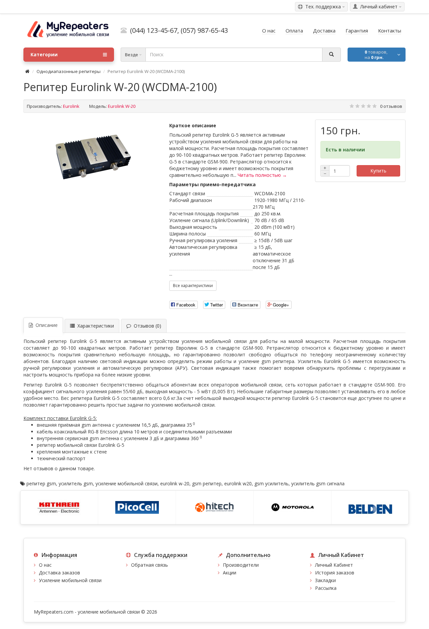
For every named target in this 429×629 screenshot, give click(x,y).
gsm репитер (207, 483)
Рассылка (325, 588)
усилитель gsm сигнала (318, 483)
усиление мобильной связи (127, 483)
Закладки (325, 580)
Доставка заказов (59, 572)
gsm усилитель (271, 483)
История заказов (334, 572)
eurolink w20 (238, 483)
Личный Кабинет (334, 565)
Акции (229, 572)
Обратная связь (149, 565)
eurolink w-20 (174, 483)
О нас (45, 565)
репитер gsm (41, 483)
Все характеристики (193, 285)
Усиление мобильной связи (70, 580)
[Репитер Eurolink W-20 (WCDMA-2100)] (93, 158)
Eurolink (71, 106)
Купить (378, 170)
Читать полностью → (262, 175)
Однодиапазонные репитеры (69, 71)
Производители (241, 565)
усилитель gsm (76, 483)
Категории (44, 54)
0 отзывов (391, 106)
